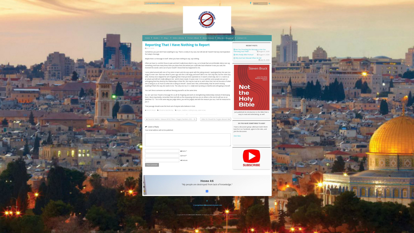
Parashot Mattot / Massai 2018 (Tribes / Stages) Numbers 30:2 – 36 (171, 119)
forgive (179, 110)
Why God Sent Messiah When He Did (248, 58)
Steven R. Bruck (150, 110)
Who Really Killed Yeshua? (244, 55)
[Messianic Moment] (207, 33)
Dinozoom (233, 215)
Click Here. (237, 136)
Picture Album (193, 38)
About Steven (208, 38)
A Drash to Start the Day (166, 110)
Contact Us (242, 38)
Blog (166, 38)
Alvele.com (213, 215)
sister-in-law (201, 110)
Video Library (178, 38)
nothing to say (192, 110)
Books (156, 38)
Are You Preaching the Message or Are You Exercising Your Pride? (250, 50)
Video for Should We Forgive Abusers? (214, 119)
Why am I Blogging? (225, 38)
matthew (184, 110)
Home (147, 38)
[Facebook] (250, 3)
